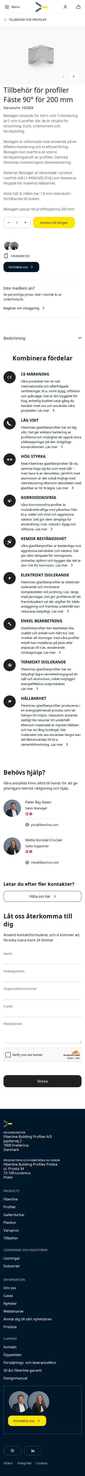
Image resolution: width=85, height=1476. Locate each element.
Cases (8, 1295)
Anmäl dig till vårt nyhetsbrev (27, 1319)
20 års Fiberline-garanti (22, 1370)
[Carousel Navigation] (68, 76)
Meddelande (12, 1024)
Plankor (9, 1222)
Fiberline (10, 1199)
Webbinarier (13, 1311)
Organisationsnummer (20, 989)
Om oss (9, 1288)
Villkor (8, 1463)
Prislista (10, 1326)
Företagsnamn (14, 971)
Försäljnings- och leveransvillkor (29, 1362)
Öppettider (12, 1354)
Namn (7, 954)
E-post (8, 1006)
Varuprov (11, 1230)
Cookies (42, 1463)
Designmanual (15, 1378)
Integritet (24, 1463)
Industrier (11, 1266)
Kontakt (10, 1347)
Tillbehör (10, 1238)
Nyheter (10, 1303)
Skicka (42, 1081)
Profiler (9, 1207)
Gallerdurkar (14, 1214)
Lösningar (11, 1258)
